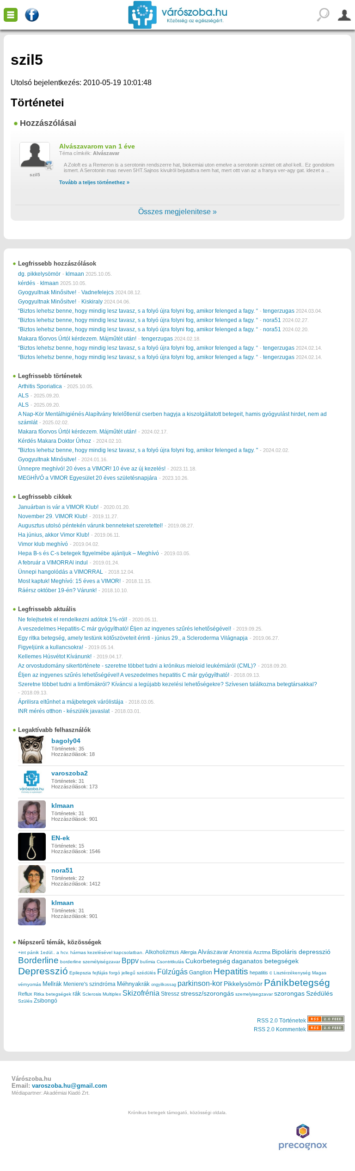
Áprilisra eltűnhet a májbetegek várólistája (70, 702)
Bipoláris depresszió (301, 951)
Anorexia (240, 952)
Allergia (188, 952)
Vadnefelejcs (97, 292)
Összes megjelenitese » (177, 212)
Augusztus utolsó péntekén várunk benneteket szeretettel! (90, 525)
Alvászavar (106, 153)
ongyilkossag (163, 984)
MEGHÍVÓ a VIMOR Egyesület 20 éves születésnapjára (87, 478)
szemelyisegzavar (254, 994)
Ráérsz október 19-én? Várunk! (57, 590)
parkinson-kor (200, 983)
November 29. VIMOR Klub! (52, 516)
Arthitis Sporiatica (40, 386)
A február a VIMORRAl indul (53, 562)
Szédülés (319, 993)
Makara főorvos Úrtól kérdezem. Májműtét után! (77, 338)
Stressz (170, 994)
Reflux (25, 994)
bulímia (147, 961)
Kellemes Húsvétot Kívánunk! (55, 656)
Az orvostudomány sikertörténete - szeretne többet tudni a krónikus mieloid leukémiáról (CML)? (137, 666)
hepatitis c (261, 972)
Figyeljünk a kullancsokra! (50, 647)
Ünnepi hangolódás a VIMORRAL (60, 572)
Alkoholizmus (162, 952)
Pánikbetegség (297, 982)
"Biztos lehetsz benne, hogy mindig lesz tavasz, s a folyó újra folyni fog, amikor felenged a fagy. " (138, 450)
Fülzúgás (172, 971)
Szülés (25, 1001)
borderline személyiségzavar (90, 961)
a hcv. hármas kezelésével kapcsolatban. (100, 952)
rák (77, 994)
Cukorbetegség (207, 961)
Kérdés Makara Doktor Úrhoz (54, 441)
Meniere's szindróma (89, 984)
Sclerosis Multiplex (101, 994)
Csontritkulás (170, 961)
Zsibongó (45, 1001)
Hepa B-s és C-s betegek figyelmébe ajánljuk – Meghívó (88, 553)
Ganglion (200, 972)
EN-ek (60, 838)
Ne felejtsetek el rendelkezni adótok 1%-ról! (72, 619)
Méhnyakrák (133, 983)
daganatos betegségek (265, 961)
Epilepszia (80, 972)
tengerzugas (278, 311)
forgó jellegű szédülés (132, 972)
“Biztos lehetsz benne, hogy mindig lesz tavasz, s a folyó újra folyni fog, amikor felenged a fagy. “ (138, 311)
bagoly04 (65, 740)
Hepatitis (231, 971)
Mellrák (52, 983)
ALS (23, 395)
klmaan (75, 274)
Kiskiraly (92, 301)
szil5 (35, 174)
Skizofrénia (140, 993)
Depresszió (43, 971)
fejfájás (100, 972)
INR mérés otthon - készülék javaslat (64, 711)
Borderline (38, 960)
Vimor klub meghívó (43, 544)
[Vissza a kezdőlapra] (177, 15)
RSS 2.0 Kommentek (280, 1029)
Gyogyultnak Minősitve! (47, 292)
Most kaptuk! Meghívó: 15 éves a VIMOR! (69, 581)
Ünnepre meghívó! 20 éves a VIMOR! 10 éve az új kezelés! (91, 468)
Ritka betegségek (52, 994)
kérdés (26, 283)
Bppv (130, 960)
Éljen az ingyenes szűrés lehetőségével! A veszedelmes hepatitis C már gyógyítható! (124, 675)
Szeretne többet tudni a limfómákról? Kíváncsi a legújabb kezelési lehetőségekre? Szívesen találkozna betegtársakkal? (167, 684)
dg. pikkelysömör (39, 274)
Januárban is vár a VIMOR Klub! (58, 507)
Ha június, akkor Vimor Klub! (53, 535)
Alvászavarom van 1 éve (97, 146)
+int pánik (28, 952)
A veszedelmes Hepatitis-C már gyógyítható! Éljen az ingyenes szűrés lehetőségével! (124, 629)
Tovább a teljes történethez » (94, 182)
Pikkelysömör (243, 983)
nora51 (272, 320)
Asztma (261, 952)
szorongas (289, 993)
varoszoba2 (69, 773)
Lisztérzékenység (292, 972)
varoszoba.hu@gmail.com (69, 1085)
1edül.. (47, 952)
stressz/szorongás (207, 993)
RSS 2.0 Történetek (282, 1020)
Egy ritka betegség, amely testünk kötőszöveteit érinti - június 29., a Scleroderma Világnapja (133, 638)
